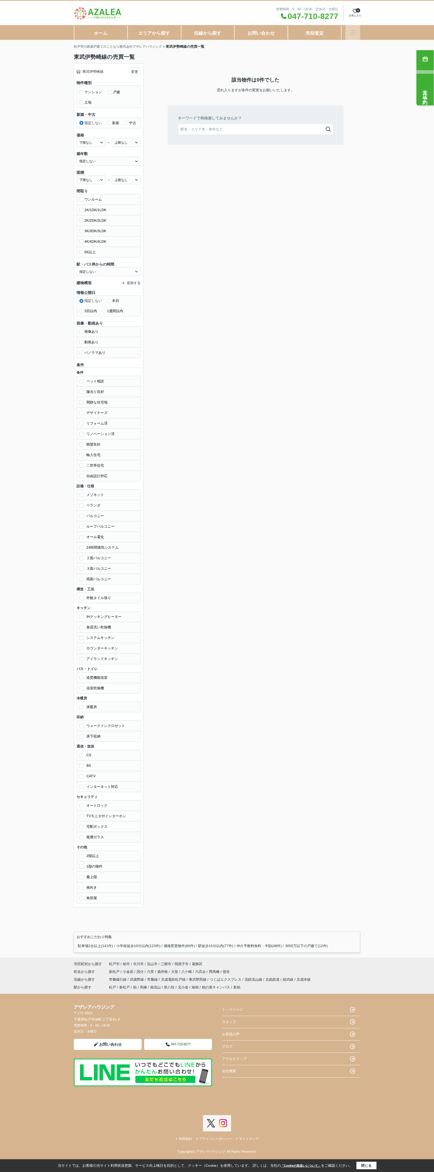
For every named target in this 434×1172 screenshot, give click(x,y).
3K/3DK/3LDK (95, 231)
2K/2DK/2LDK (95, 220)
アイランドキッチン (102, 659)
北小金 (183, 987)
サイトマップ (249, 1139)
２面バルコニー (98, 558)
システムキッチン (100, 638)
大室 (175, 972)
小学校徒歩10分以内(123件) (138, 946)
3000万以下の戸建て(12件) (306, 946)
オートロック (96, 805)
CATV (90, 776)
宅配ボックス (96, 826)
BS (88, 766)
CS (88, 755)
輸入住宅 (93, 455)
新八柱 (169, 987)
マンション (93, 92)
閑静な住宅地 (96, 402)
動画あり (91, 342)
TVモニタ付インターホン (106, 816)
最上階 (91, 877)
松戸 (112, 987)
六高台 (201, 972)
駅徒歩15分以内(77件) (215, 946)
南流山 (155, 987)
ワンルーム (93, 199)
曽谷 (226, 972)
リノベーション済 (100, 434)
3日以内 (90, 311)
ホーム (100, 33)
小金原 (128, 972)
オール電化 (95, 537)
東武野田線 (198, 979)
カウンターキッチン (102, 648)
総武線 (288, 979)
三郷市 (166, 964)
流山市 (152, 964)
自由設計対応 (96, 476)
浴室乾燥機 (95, 688)
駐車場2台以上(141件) (95, 946)
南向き (91, 887)
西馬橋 (215, 972)
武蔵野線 (137, 979)
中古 (132, 123)
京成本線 (304, 979)
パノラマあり (94, 353)
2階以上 (92, 856)
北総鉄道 (273, 979)
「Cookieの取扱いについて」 (301, 1165)
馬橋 (143, 987)
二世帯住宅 (95, 465)
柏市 (126, 964)
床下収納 (93, 736)
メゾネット (95, 495)
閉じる (366, 1165)
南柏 (195, 987)
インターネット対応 (102, 787)
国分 (141, 972)
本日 (115, 301)
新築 (115, 123)
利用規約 (185, 1139)
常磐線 (153, 979)
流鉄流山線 (254, 979)
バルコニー (95, 516)
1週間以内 (115, 311)
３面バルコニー (98, 568)
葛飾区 (197, 964)
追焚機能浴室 (96, 678)
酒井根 (163, 972)
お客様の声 (231, 1034)
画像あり (91, 331)
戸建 (116, 92)
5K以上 (90, 252)
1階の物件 (94, 866)
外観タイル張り (98, 598)
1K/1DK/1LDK (95, 210)
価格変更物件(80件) (179, 946)
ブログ (227, 1046)
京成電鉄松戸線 (174, 979)
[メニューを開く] (353, 32)
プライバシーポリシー (215, 1139)
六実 (151, 972)
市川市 (138, 964)
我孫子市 (182, 964)
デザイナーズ (96, 413)
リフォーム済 (96, 423)
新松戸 (115, 972)
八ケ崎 (187, 972)
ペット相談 (95, 381)
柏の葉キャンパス (216, 987)
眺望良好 (93, 444)
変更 (134, 72)
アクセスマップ (234, 1059)
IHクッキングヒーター (104, 617)
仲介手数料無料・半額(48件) (259, 946)
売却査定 (315, 33)
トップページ (232, 1010)
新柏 (236, 987)
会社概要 (229, 1071)
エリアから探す (154, 33)
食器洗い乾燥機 (98, 627)
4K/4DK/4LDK (95, 241)
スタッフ (229, 1022)
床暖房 (91, 707)
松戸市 (114, 964)
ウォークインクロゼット (105, 726)
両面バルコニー (98, 579)
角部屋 (91, 898)
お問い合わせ (261, 33)
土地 (87, 102)
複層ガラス (95, 837)
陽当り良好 (95, 392)
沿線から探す (207, 33)
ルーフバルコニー (100, 526)
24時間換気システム (102, 547)
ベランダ (93, 505)
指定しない (93, 123)
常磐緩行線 (118, 979)
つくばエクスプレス (226, 979)
